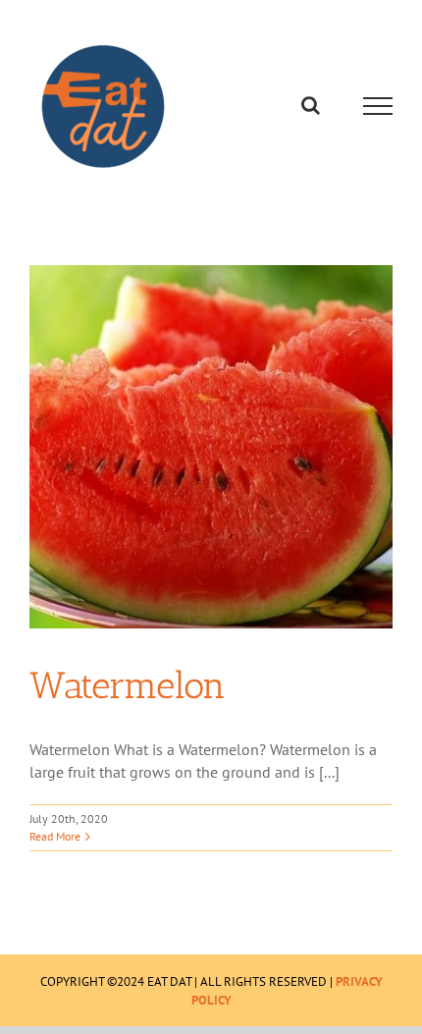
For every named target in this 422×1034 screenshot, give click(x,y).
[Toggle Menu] (378, 106)
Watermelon (127, 685)
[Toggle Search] (310, 105)
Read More (54, 836)
